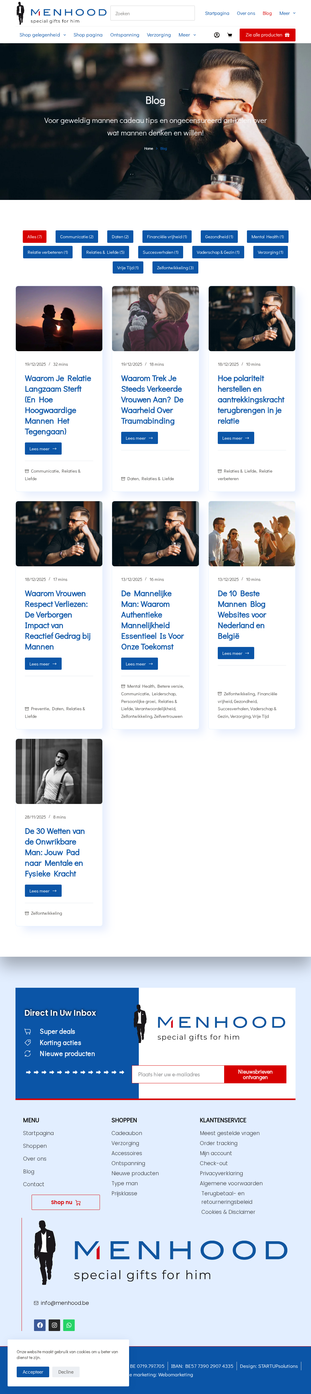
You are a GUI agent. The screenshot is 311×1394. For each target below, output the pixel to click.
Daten (133, 478)
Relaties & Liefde (158, 478)
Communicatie (45, 471)
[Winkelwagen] (229, 35)
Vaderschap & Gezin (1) (218, 252)
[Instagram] (54, 1325)
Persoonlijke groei (138, 701)
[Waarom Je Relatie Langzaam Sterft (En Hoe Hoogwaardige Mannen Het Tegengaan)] (59, 318)
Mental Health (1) (267, 236)
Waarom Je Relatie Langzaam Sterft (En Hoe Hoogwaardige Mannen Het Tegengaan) (58, 404)
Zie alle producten (264, 34)
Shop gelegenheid (39, 34)
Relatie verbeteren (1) (48, 252)
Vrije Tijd (260, 716)
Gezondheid (245, 701)
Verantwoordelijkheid (155, 708)
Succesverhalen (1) (161, 252)
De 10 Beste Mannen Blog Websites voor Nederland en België (242, 614)
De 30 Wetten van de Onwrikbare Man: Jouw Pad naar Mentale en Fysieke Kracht (55, 852)
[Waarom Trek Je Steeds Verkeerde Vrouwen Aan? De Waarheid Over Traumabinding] (155, 318)
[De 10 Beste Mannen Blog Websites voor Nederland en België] (252, 533)
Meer (284, 13)
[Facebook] (40, 1325)
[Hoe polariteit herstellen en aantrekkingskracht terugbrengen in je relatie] (252, 318)
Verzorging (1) (270, 252)
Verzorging (159, 34)
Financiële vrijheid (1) (167, 236)
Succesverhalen (233, 708)
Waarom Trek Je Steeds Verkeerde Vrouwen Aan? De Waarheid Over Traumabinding (152, 399)
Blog (267, 13)
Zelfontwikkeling (136, 716)
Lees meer (45, 447)
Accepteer (33, 1371)
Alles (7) (34, 236)
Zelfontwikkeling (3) (175, 267)
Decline (65, 1371)
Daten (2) (120, 236)
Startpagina (217, 13)
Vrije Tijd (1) (128, 267)
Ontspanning (124, 34)
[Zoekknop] (187, 13)
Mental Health (141, 686)
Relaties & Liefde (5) (105, 252)
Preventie (40, 708)
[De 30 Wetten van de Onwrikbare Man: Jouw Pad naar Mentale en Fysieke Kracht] (59, 771)
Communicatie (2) (77, 236)
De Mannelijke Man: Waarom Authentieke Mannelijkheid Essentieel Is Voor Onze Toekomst (152, 620)
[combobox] (145, 13)
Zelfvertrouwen (168, 716)
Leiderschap (164, 693)
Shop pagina (88, 34)
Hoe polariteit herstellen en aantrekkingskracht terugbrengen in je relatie (251, 399)
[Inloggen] (217, 35)
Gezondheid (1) (219, 236)
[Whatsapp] (69, 1325)
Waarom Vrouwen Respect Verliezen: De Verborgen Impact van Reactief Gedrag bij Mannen (58, 620)
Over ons (246, 13)
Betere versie (170, 686)
